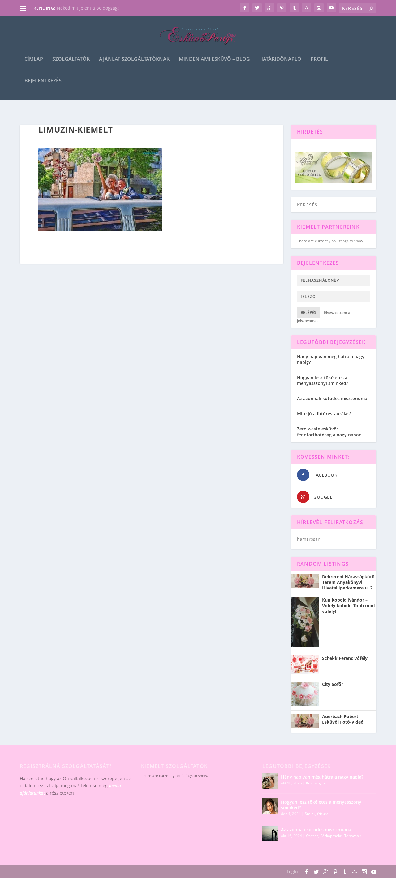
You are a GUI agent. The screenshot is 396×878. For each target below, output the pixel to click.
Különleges (315, 783)
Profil (319, 59)
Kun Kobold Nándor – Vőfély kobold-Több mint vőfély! (348, 605)
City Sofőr (332, 684)
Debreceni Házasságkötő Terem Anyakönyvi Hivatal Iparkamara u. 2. (348, 582)
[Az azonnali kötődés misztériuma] (270, 833)
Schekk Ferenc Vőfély (345, 658)
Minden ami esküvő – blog (214, 59)
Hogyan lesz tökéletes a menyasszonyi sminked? (322, 380)
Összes (312, 835)
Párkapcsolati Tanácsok (340, 835)
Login (292, 872)
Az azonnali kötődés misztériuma (332, 398)
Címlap (33, 59)
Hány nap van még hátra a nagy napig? (330, 359)
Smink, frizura (317, 813)
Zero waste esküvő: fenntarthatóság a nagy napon (329, 431)
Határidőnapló (280, 59)
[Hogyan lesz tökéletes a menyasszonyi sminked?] (270, 806)
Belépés (308, 312)
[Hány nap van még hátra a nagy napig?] (270, 781)
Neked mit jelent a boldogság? (88, 8)
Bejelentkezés (43, 81)
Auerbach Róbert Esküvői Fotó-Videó (343, 719)
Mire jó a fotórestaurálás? (324, 414)
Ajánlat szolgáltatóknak (134, 59)
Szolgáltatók (71, 59)
